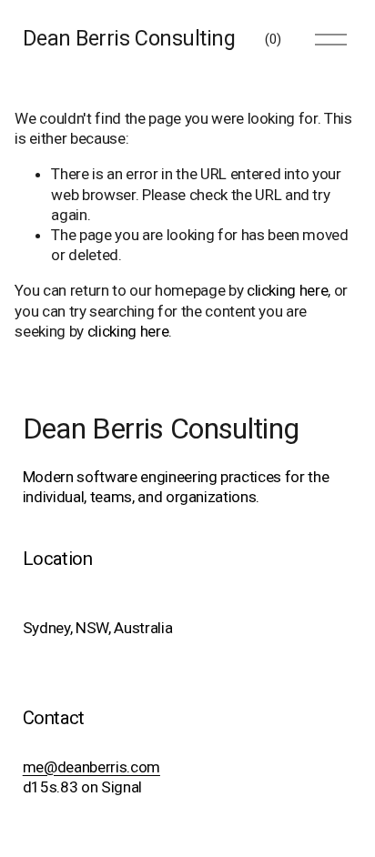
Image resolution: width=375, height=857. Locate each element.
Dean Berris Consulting (129, 38)
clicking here (288, 290)
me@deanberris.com (91, 767)
